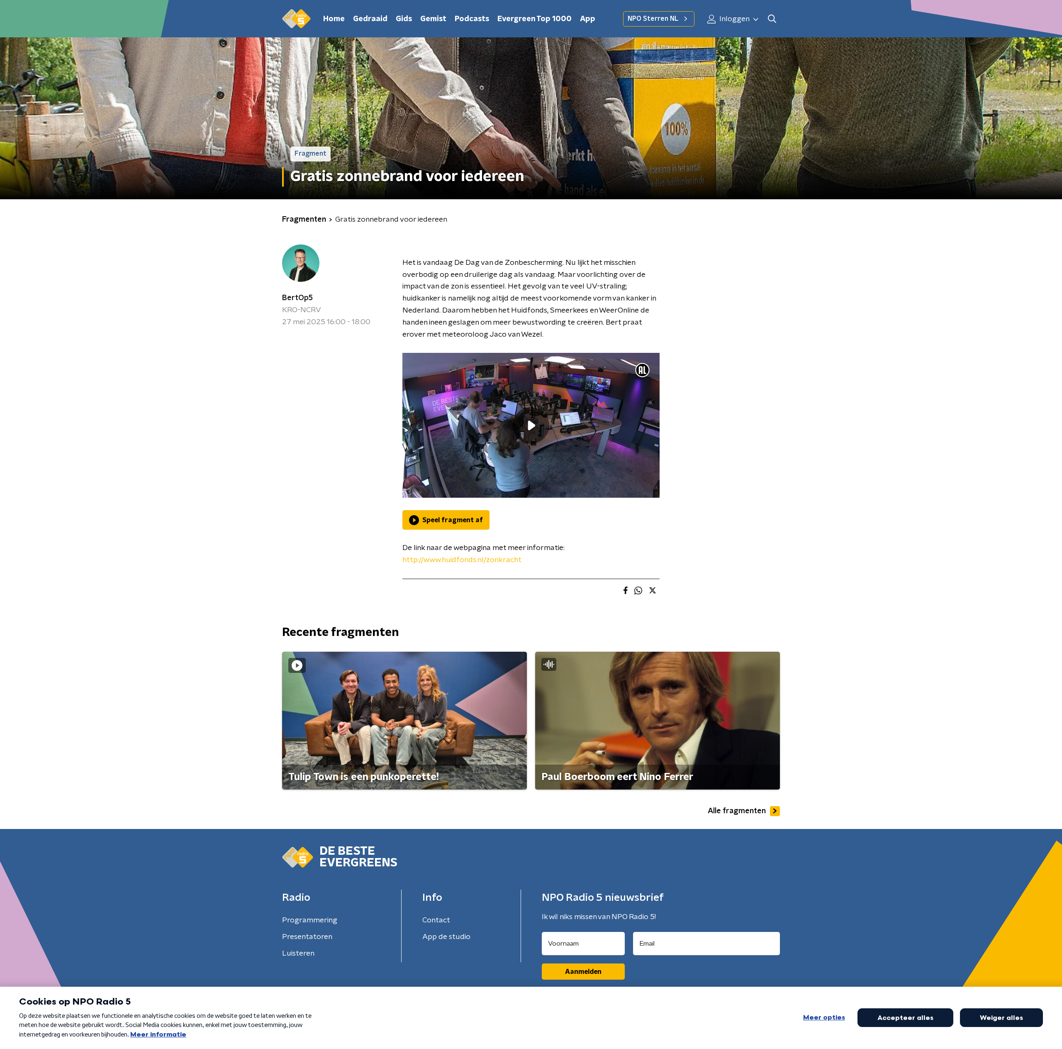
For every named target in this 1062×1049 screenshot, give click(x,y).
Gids (404, 19)
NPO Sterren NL (653, 18)
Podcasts (472, 19)
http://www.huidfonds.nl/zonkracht (461, 560)
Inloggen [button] (733, 19)
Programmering (309, 920)
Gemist (433, 19)
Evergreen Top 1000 (534, 19)
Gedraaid (370, 19)
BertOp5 (297, 298)
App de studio (446, 937)
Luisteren (298, 953)
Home (334, 19)
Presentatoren (307, 937)
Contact (436, 920)
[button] (772, 19)
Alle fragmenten (737, 811)
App (587, 19)
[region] (531, 425)
